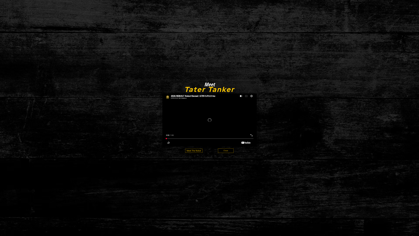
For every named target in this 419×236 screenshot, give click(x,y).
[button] (226, 150)
